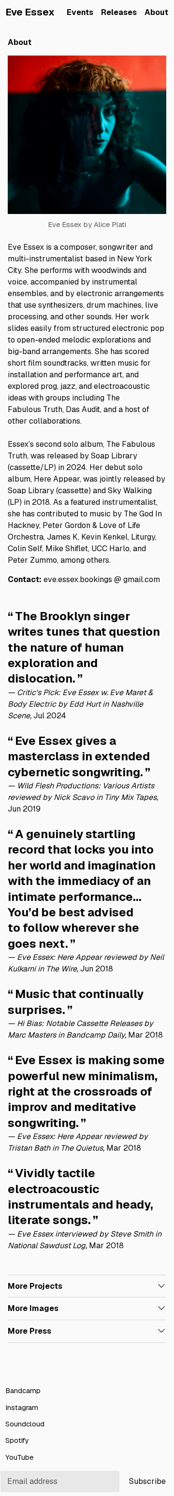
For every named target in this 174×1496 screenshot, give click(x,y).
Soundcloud (24, 1423)
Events (80, 12)
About (156, 12)
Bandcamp (23, 1391)
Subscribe (147, 1481)
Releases (119, 12)
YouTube (19, 1457)
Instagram (21, 1407)
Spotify (17, 1440)
